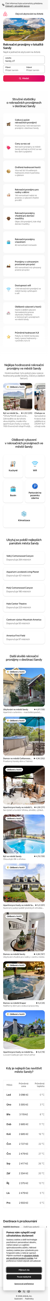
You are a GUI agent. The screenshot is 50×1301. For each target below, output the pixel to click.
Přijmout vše (24, 1270)
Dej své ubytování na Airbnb (29, 13)
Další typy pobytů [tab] (31, 1227)
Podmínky (29, 1299)
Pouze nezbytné (24, 1277)
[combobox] (24, 61)
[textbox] (13, 70)
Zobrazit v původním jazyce (17, 6)
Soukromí (18, 1299)
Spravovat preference (24, 1284)
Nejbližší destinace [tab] (11, 1227)
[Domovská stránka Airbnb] (5, 14)
